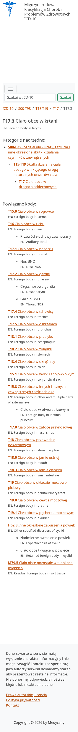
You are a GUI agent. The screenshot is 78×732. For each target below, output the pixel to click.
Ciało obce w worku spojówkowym (41, 374)
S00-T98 (24, 108)
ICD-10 (8, 108)
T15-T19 (42, 108)
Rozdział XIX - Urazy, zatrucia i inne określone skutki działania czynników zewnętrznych (39, 152)
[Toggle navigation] (10, 89)
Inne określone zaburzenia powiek (41, 525)
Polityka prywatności (23, 700)
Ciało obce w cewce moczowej (37, 500)
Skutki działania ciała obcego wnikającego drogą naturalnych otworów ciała (37, 169)
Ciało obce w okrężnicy (31, 361)
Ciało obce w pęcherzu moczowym (41, 512)
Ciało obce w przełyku (30, 336)
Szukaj (65, 97)
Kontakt (12, 705)
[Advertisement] (39, 50)
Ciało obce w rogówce (31, 211)
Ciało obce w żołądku (30, 349)
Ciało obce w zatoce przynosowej (40, 427)
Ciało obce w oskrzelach (32, 324)
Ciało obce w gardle (29, 274)
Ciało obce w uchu (26, 223)
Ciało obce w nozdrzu (30, 249)
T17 (56, 108)
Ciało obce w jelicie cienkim (35, 470)
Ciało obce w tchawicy (31, 311)
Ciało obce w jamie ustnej (33, 457)
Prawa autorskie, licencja (26, 694)
